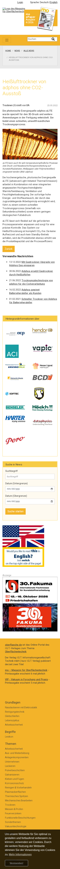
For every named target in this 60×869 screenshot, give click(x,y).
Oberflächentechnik (15, 651)
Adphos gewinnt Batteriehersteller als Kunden (25, 291)
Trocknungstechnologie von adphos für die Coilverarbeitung (31, 282)
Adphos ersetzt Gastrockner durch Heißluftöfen (31, 272)
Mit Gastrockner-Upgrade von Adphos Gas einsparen (32, 263)
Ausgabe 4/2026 (30, 21)
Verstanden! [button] (16, 863)
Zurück (8, 249)
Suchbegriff (11, 471)
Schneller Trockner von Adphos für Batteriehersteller (33, 300)
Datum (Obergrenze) (16, 496)
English (54, 2)
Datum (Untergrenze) (16, 483)
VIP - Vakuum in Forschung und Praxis (26, 679)
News (17, 50)
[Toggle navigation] (7, 40)
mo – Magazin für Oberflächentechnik (26, 670)
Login (20, 2)
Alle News (29, 50)
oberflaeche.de (13, 645)
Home (8, 50)
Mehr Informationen (20, 854)
